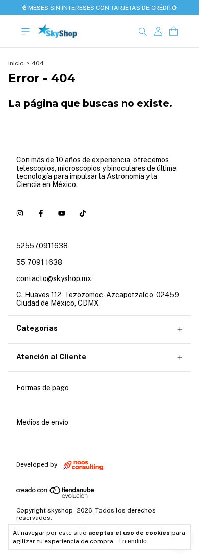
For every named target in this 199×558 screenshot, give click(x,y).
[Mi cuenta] (158, 31)
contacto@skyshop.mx (53, 278)
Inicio (16, 63)
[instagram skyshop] (19, 213)
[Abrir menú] (25, 31)
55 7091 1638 (39, 262)
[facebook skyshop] (40, 213)
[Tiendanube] (55, 496)
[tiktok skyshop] (82, 213)
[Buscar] (143, 31)
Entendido (132, 541)
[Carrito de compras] (173, 31)
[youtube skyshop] (61, 213)
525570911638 (42, 246)
